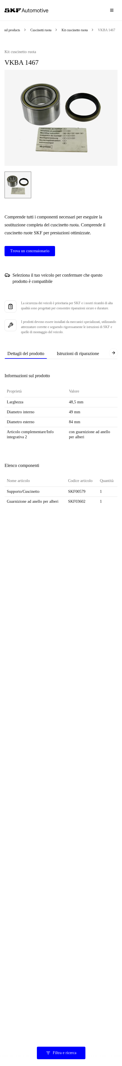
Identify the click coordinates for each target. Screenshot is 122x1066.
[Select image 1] (18, 185)
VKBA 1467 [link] (106, 30)
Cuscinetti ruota (40, 30)
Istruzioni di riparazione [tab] (78, 353)
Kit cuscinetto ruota (75, 30)
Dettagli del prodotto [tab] (25, 353)
